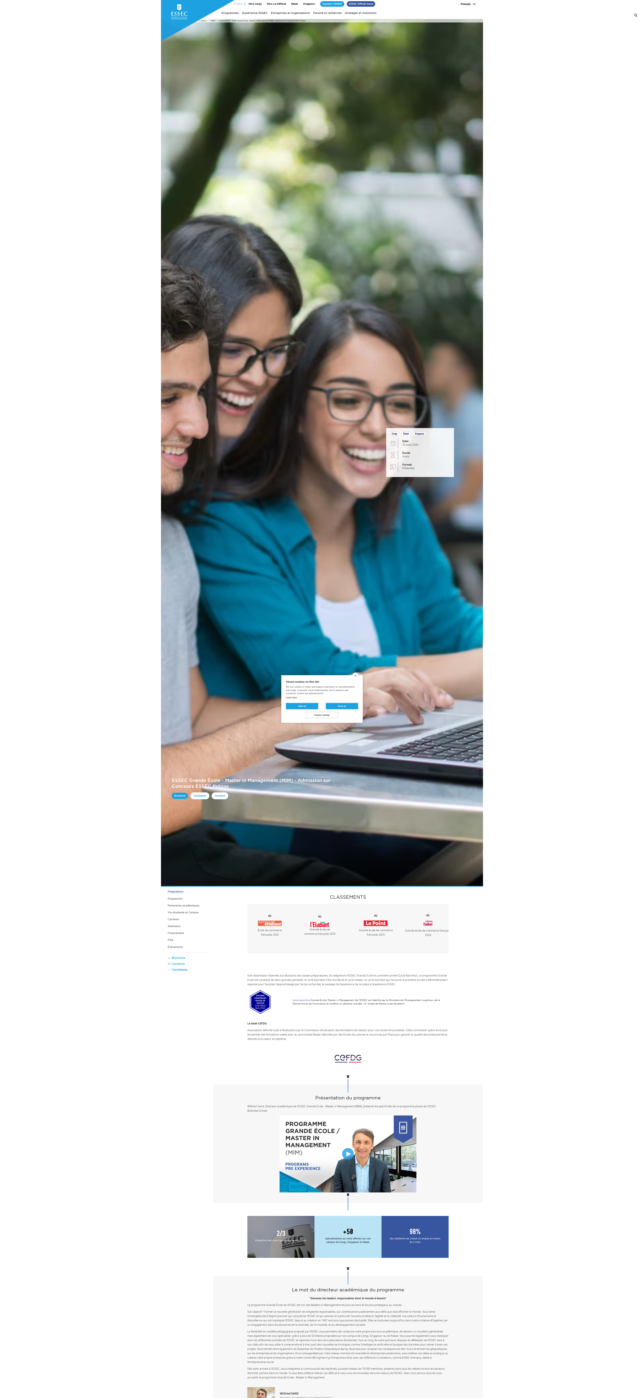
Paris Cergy (255, 3)
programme (303, 1000)
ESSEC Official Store (361, 3)
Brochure (179, 795)
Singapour (309, 3)
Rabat (294, 3)
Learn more (291, 697)
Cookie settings (322, 715)
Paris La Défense (276, 3)
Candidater (199, 795)
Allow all (302, 706)
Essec (213, 21)
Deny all (342, 706)
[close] (355, 675)
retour (203, 21)
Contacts (220, 795)
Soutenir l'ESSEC (332, 3)
